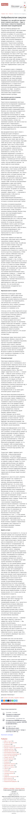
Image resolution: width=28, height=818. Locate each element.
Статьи (6, 770)
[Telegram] (17, 701)
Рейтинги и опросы (9, 767)
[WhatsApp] (12, 701)
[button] (23, 14)
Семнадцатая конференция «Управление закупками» (13, 715)
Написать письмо (20, 788)
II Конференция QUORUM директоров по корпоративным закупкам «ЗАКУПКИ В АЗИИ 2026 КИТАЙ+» (16, 722)
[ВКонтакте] (2, 701)
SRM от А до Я (8, 741)
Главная (3, 13)
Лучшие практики (9, 759)
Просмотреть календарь (7, 734)
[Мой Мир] (6, 701)
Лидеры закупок (8, 757)
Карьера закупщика (9, 750)
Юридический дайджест (10, 781)
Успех (5, 775)
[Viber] (10, 701)
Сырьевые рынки (8, 773)
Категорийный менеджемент (11, 754)
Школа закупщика (9, 779)
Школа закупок (8, 778)
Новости (11, 13)
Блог (7, 13)
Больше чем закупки (9, 742)
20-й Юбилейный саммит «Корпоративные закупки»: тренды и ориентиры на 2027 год (16, 729)
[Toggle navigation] (25, 2)
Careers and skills (9, 697)
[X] (8, 701)
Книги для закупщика (9, 755)
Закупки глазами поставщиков (12, 747)
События (6, 768)
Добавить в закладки (9, 788)
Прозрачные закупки (9, 763)
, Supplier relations (19, 697)
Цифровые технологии (10, 776)
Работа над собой (8, 765)
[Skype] (14, 701)
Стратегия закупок (9, 771)
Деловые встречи (8, 746)
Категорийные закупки (10, 752)
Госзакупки (7, 744)
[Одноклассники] (4, 701)
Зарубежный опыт (9, 749)
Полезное (6, 762)
